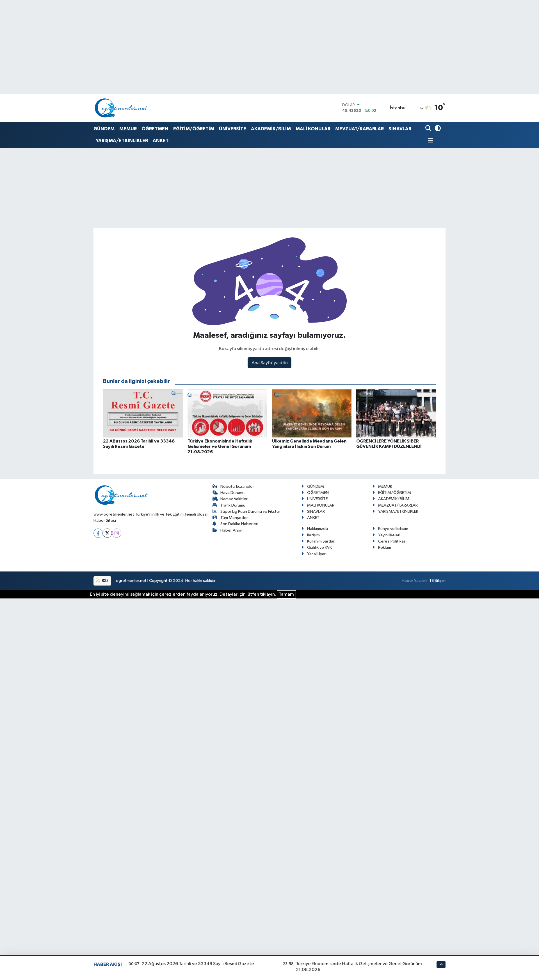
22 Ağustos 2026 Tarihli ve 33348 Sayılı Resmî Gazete (198, 963)
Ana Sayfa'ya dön (270, 362)
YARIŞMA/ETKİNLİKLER (122, 140)
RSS (105, 581)
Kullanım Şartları (321, 541)
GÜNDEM (104, 128)
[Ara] (428, 129)
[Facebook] (98, 533)
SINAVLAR (400, 128)
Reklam (384, 547)
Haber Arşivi (231, 530)
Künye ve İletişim (393, 529)
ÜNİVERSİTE (232, 128)
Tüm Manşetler (234, 518)
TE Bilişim (437, 581)
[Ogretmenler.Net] (121, 108)
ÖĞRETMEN (154, 128)
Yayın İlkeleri (389, 535)
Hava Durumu (232, 493)
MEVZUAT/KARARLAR (359, 128)
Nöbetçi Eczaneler (237, 486)
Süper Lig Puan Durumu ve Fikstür (250, 511)
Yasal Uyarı (316, 554)
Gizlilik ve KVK (319, 547)
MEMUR (128, 128)
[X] (107, 533)
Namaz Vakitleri (234, 499)
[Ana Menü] (429, 141)
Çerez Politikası (392, 541)
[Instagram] (116, 533)
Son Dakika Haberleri (239, 524)
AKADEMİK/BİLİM (271, 128)
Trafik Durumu (232, 505)
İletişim (313, 535)
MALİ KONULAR (313, 128)
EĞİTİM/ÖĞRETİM (193, 128)
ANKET (161, 140)
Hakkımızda (317, 529)
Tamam (286, 594)
